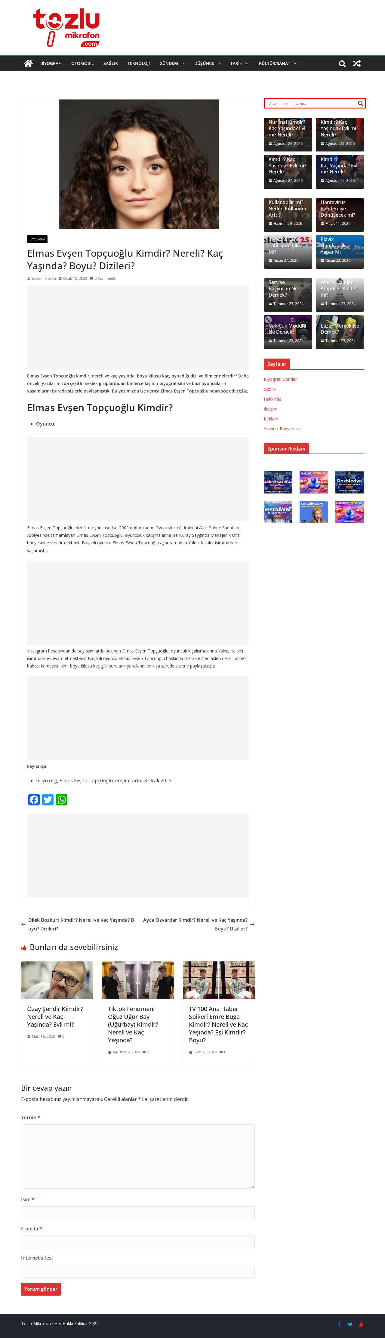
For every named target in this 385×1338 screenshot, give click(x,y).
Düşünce (204, 63)
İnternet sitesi (37, 1257)
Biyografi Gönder (280, 379)
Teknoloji (139, 63)
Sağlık (110, 63)
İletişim (271, 409)
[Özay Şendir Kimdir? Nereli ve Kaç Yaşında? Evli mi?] (57, 965)
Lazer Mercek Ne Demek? (340, 329)
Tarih (236, 63)
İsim (28, 1199)
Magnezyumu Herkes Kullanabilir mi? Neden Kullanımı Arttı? (287, 202)
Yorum (30, 1117)
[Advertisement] (138, 328)
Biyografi (51, 63)
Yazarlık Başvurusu (282, 429)
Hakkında (273, 399)
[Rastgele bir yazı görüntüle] (357, 63)
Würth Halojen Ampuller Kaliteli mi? (339, 288)
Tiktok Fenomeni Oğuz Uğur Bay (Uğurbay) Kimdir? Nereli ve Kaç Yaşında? (133, 1024)
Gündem (168, 63)
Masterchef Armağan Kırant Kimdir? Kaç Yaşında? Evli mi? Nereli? (339, 122)
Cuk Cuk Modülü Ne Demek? (287, 329)
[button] (181, 63)
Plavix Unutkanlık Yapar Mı (333, 245)
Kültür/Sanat (274, 63)
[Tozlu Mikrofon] (28, 63)
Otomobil (82, 63)
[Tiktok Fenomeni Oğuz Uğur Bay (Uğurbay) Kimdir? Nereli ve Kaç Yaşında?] (138, 965)
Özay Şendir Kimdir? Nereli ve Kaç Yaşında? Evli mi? (55, 1016)
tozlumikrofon (44, 278)
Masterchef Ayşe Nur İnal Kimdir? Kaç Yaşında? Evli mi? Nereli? (287, 125)
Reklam (271, 419)
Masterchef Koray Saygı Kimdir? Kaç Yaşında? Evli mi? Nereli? (287, 159)
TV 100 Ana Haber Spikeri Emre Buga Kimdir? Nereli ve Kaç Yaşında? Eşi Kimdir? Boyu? (218, 1024)
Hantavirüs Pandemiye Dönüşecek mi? (338, 208)
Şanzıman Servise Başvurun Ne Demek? (283, 285)
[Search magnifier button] (360, 103)
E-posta (31, 1228)
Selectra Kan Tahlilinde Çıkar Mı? (286, 245)
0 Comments (105, 278)
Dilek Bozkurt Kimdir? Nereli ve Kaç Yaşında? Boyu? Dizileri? (81, 924)
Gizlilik (270, 389)
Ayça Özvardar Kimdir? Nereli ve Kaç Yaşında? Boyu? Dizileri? (195, 924)
